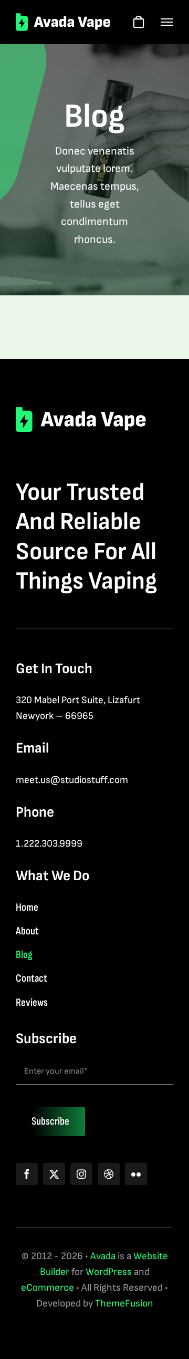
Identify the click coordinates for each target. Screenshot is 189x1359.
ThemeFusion (124, 1304)
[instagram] (81, 1174)
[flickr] (136, 1174)
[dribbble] (109, 1174)
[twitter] (54, 1174)
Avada (103, 1256)
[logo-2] (63, 18)
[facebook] (27, 1174)
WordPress (109, 1272)
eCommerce (47, 1288)
